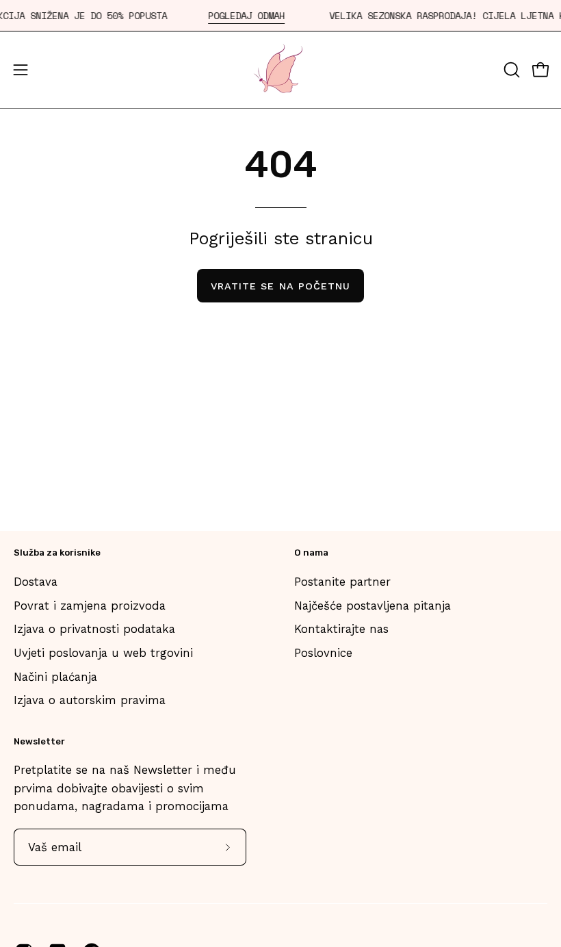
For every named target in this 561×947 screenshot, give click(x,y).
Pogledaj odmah (246, 16)
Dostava (35, 581)
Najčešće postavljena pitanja (372, 605)
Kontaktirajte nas (341, 629)
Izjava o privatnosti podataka (94, 629)
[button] (510, 69)
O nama (311, 552)
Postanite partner (342, 581)
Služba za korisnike (57, 552)
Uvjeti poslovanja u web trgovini (103, 652)
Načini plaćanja (55, 676)
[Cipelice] (280, 70)
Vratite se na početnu (281, 286)
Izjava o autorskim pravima (90, 700)
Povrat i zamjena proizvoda (90, 605)
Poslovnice (323, 652)
